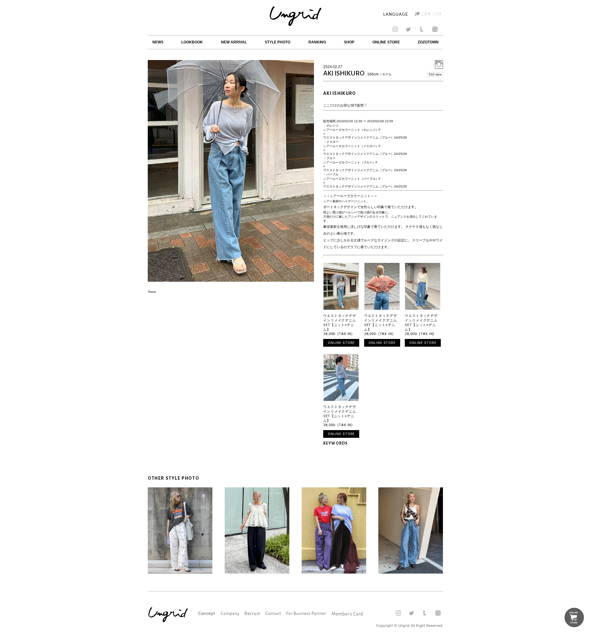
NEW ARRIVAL (234, 42)
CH (438, 14)
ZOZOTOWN (428, 42)
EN (428, 14)
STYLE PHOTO (277, 42)
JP (417, 14)
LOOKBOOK (192, 42)
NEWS (157, 42)
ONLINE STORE (386, 42)
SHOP (349, 42)
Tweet (152, 291)
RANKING (317, 42)
